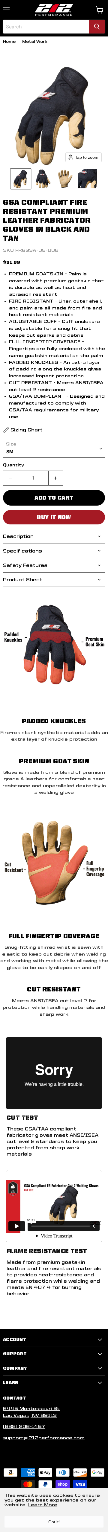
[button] (20, 179)
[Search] (97, 26)
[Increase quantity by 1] (56, 478)
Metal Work (34, 41)
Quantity (13, 465)
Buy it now (54, 517)
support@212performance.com (44, 1437)
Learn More (42, 1504)
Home (9, 41)
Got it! (54, 1521)
